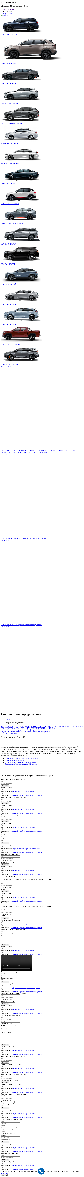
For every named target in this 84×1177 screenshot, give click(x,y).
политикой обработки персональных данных (26, 795)
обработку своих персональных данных (26, 791)
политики (4, 1173)
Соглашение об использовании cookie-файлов (21, 764)
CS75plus (4, 452)
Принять (4, 1175)
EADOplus (49, 450)
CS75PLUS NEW (33, 450)
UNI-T (14, 452)
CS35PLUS (62, 450)
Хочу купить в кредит (11, 1080)
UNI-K (24, 452)
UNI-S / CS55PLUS (73, 450)
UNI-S (10, 450)
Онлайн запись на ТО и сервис (12, 625)
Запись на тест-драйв (63, 730)
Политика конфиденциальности (16, 760)
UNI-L (55, 450)
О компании (5, 733)
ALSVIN (42, 450)
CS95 (9, 452)
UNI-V (15, 450)
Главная (7, 719)
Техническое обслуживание (32, 625)
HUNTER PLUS (32, 452)
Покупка (4, 730)
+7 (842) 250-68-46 (7, 9)
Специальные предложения (11, 538)
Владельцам (5, 732)
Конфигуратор (26, 538)
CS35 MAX (22, 450)
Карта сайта (14, 733)
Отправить (5, 785)
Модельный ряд (6, 726)
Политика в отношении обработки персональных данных (25, 758)
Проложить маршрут (8, 13)
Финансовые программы (40, 538)
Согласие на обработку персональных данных (21, 762)
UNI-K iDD (43, 452)
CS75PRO (4, 450)
